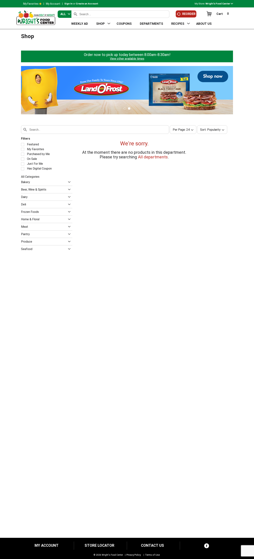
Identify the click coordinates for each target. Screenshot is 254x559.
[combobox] (64, 14)
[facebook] (206, 546)
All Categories (30, 176)
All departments (153, 157)
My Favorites (30, 3)
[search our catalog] (75, 14)
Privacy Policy (133, 554)
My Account (53, 3)
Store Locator (99, 545)
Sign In (68, 3)
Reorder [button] (188, 14)
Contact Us (152, 545)
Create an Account (87, 3)
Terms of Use (152, 554)
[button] (219, 3)
